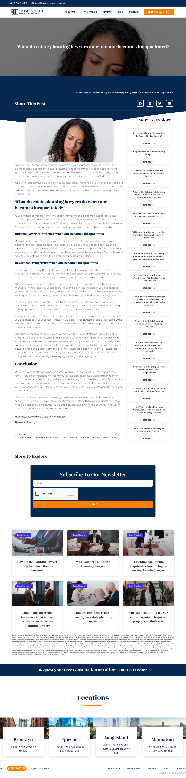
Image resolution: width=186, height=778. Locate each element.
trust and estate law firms (156, 648)
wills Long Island (94, 648)
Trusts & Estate (31, 11)
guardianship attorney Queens (72, 652)
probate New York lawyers (140, 648)
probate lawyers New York (23, 642)
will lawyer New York (54, 646)
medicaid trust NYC (17, 637)
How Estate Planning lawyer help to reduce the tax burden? (149, 134)
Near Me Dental (51, 654)
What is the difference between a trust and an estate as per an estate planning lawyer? (149, 195)
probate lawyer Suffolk (66, 642)
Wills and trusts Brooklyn (112, 646)
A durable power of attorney (31, 165)
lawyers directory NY (51, 644)
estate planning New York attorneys (84, 650)
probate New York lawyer (114, 642)
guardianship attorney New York (39, 652)
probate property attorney (152, 642)
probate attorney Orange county (160, 637)
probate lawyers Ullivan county (81, 642)
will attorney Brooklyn (117, 644)
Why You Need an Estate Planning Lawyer (149, 153)
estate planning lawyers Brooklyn (31, 650)
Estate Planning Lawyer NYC (160, 652)
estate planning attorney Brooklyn (103, 650)
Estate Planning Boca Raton (42, 648)
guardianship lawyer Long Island (126, 652)
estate (21, 416)
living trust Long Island (81, 635)
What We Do (90, 11)
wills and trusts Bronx (99, 646)
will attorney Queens (166, 644)
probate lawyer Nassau (156, 640)
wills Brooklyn (31, 648)
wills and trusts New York (141, 646)
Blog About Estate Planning (95, 92)
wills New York (103, 648)
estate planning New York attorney (64, 650)
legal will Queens (46, 635)
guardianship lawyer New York (143, 652)
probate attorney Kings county (125, 637)
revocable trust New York (64, 644)
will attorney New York (143, 644)
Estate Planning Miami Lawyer (81, 648)
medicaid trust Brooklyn (137, 635)
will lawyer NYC (64, 646)
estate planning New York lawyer (122, 650)
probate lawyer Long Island (142, 640)
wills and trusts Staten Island (19, 648)
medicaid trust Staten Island (43, 637)
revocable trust (100, 644)
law (64, 416)
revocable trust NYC (77, 644)
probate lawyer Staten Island (52, 642)
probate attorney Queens (32, 640)
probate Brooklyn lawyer (111, 640)
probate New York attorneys (98, 642)
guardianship (97, 277)
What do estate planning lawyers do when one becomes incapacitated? (149, 369)
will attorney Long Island (130, 644)
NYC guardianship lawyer (91, 637)
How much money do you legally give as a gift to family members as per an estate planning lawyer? (149, 256)
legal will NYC (38, 635)
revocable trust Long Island (37, 644)
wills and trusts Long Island (126, 646)
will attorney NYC (155, 644)
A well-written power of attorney (33, 215)
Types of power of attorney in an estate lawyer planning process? (149, 390)
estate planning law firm (29, 13)
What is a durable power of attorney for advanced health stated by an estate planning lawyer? (149, 347)
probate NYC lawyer (127, 642)
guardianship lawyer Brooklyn (109, 652)
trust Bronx (108, 644)
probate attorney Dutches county (108, 637)
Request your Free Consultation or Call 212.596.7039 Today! (93, 670)
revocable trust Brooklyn (22, 644)
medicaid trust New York (166, 635)
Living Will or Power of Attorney (56, 401)
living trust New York (93, 635)
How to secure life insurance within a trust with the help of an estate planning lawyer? (149, 410)
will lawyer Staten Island (86, 646)
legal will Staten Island (58, 635)
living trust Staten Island (124, 635)
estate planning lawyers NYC (125, 648)
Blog (120, 11)
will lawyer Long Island (41, 646)
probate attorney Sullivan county (78, 640)
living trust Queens (113, 635)
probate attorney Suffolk (61, 640)
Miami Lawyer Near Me (56, 648)
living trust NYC (103, 635)
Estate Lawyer (34, 416)
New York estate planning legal (60, 637)
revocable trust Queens (89, 644)
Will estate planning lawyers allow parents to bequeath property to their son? (149, 235)
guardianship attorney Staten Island (90, 652)
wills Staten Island (112, 648)
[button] (140, 103)
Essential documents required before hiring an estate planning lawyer (148, 173)
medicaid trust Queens (29, 637)
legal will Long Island (17, 635)
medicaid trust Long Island (152, 635)
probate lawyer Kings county (127, 640)
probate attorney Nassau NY (143, 637)
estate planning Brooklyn (47, 650)
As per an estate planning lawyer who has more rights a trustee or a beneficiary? (149, 278)
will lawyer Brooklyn (29, 646)
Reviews (107, 11)
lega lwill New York (28, 635)
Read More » (149, 143)
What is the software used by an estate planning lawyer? (148, 430)
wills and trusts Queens (166, 646)
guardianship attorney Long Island (21, 652)
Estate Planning (52, 416)
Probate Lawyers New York (34, 768)
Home (78, 92)
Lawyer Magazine (68, 648)
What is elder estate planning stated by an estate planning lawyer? (149, 324)
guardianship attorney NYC (56, 652)
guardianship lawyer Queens (19, 654)
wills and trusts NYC (153, 646)
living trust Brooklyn (69, 635)
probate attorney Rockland (47, 640)
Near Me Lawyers (60, 654)
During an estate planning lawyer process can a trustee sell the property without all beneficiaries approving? (149, 301)
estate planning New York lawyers (140, 650)
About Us (70, 11)
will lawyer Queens (74, 646)
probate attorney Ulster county (95, 640)
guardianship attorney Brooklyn (159, 650)
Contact (134, 11)
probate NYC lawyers (139, 642)
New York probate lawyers (76, 637)
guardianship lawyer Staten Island (37, 654)
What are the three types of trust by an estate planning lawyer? (148, 215)
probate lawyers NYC (37, 642)
